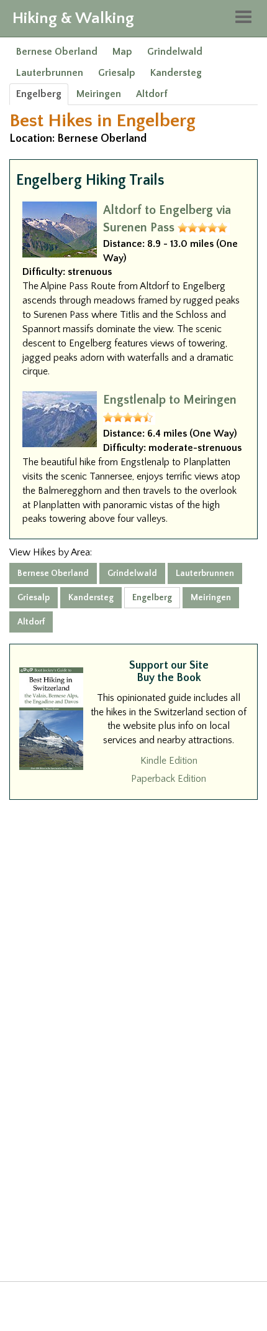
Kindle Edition (168, 760)
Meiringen (98, 94)
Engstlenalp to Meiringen (170, 400)
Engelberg (38, 94)
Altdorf (152, 94)
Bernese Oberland (56, 51)
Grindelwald (174, 51)
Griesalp (116, 72)
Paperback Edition (168, 778)
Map (122, 51)
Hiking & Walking (73, 18)
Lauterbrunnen (49, 72)
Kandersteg (176, 72)
